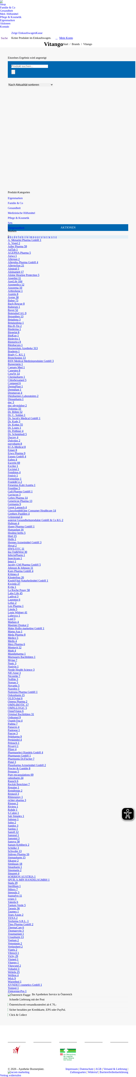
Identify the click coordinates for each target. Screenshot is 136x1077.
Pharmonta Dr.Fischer (21, 758)
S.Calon (13, 812)
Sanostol (13, 838)
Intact (12, 561)
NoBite (13, 679)
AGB (98, 1068)
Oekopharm (16, 695)
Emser (12, 450)
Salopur (13, 819)
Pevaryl (13, 746)
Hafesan (13, 523)
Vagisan (13, 940)
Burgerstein (15, 364)
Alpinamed (16, 271)
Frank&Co (15, 481)
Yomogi (13, 987)
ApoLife (15, 281)
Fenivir (13, 475)
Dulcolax (14, 440)
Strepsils (13, 892)
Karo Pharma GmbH (20, 571)
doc (11, 402)
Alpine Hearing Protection (23, 275)
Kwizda (14, 583)
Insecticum (15, 558)
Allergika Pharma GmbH (23, 262)
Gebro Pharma (18, 497)
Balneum (14, 306)
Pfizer (12, 749)
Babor (13, 300)
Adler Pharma (17, 246)
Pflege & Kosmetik (18, 217)
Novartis (13, 685)
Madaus (13, 621)
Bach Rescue (16, 303)
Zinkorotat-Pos (17, 991)
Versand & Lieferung (115, 1068)
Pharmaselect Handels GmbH (25, 752)
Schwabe (15, 851)
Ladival (13, 596)
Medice (13, 637)
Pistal (12, 762)
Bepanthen (15, 316)
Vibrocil (13, 952)
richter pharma (17, 800)
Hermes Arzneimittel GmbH (24, 542)
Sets (10, 222)
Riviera (13, 806)
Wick (12, 978)
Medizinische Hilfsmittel (21, 212)
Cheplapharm (16, 376)
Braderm (14, 351)
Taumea (13, 911)
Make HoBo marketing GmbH (26, 628)
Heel (12, 536)
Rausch (13, 781)
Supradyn (15, 895)
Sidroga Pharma (18, 854)
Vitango (13, 962)
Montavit (14, 647)
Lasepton (14, 599)
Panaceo (13, 726)
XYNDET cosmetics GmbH (25, 984)
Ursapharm (16, 937)
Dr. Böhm (15, 411)
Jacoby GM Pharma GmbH (24, 564)
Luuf (11, 618)
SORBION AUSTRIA (22, 876)
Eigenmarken (15, 198)
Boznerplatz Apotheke (23, 348)
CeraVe (14, 373)
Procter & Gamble (19, 768)
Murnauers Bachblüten (21, 656)
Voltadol (13, 968)
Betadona (14, 319)
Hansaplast (16, 529)
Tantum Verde (17, 905)
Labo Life (15, 593)
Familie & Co (15, 203)
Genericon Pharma (20, 501)
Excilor (13, 466)
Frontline (14, 488)
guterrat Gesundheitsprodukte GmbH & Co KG (35, 520)
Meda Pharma (17, 634)
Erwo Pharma (16, 453)
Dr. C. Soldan (16, 415)
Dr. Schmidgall (17, 434)
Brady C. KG (16, 354)
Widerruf (93, 1072)
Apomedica (16, 284)
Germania (14, 504)
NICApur (14, 672)
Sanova (14, 841)
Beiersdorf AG (17, 313)
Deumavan (15, 392)
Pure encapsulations (20, 774)
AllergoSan (16, 265)
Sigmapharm (17, 857)
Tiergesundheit (16, 227)
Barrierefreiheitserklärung (114, 1072)
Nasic (12, 663)
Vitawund (14, 965)
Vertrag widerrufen (10, 1075)
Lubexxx (14, 615)
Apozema (15, 287)
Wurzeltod (14, 981)
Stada (13, 882)
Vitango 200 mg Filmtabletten (28, 149)
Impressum (72, 1068)
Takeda (13, 902)
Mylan (12, 660)
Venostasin (15, 943)
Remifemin (15, 790)
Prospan (13, 771)
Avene (13, 297)
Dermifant (14, 389)
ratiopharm (15, 777)
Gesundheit (14, 208)
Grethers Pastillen (19, 513)
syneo (12, 898)
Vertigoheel (15, 946)
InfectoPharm (16, 555)
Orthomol (14, 717)
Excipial (13, 469)
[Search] (13, 72)
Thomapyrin (16, 930)
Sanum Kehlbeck (18, 844)
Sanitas (13, 828)
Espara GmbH (17, 456)
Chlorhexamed (17, 380)
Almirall (13, 268)
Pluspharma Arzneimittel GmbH (27, 765)
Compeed (14, 383)
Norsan (13, 682)
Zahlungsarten (78, 1072)
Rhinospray (15, 797)
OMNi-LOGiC (17, 707)
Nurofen (13, 688)
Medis (12, 641)
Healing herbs (17, 532)
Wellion (13, 975)
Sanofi (13, 832)
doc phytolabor (17, 405)
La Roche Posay (19, 590)
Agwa (12, 255)
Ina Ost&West (17, 551)
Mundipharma (17, 653)
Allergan (14, 259)
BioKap (13, 335)
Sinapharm (15, 867)
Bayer (13, 310)
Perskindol (15, 739)
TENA (13, 917)
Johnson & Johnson (20, 567)
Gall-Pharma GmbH (20, 491)
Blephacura (15, 345)
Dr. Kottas (15, 424)
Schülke (13, 847)
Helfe (12, 539)
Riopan (13, 803)
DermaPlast (15, 386)
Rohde (12, 809)
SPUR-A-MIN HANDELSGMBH (29, 879)
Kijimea (13, 574)
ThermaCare (16, 927)
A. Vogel (14, 243)
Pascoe (13, 733)
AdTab (13, 249)
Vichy (13, 956)
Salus (12, 822)
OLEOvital (15, 698)
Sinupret (13, 873)
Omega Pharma (17, 701)
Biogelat (13, 332)
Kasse (39, 32)
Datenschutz (87, 1068)
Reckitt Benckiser (19, 784)
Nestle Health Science (21, 669)
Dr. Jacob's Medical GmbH (24, 418)
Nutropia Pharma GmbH (23, 691)
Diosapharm (16, 399)
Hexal (12, 545)
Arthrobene (15, 290)
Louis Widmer (17, 612)
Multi (12, 650)
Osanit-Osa (15, 720)
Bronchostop (17, 357)
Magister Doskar (18, 625)
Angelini (14, 278)
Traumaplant (16, 933)
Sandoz (13, 825)
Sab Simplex (16, 816)
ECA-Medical (17, 446)
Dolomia (14, 408)
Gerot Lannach (17, 507)
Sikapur (13, 860)
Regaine (13, 787)
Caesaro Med (16, 367)
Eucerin (14, 462)
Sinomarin (14, 870)
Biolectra (14, 338)
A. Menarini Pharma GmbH (24, 240)
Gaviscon (14, 494)
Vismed (13, 959)
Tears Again (15, 914)
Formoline (14, 478)
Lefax (12, 602)
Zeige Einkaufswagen (23, 32)
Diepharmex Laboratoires (23, 395)
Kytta (12, 586)
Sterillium (14, 886)
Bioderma (14, 329)
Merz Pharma (16, 644)
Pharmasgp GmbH (19, 755)
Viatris (12, 949)
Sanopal (13, 835)
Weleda (14, 972)
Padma (13, 723)
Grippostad (15, 516)
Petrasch (13, 742)
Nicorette (14, 676)
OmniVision (16, 711)
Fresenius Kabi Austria (21, 485)
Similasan (15, 863)
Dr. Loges (14, 427)
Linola (12, 609)
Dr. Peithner (15, 430)
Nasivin (13, 666)
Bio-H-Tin (15, 325)
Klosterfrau (16, 577)
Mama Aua (15, 631)
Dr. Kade (14, 421)
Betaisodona (16, 322)
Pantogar (14, 730)
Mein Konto (66, 37)
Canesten (14, 370)
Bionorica (14, 341)
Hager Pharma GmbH (21, 526)
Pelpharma (15, 736)
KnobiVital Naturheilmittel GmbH (28, 580)
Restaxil (13, 793)
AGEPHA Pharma (19, 252)
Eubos (12, 459)
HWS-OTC (16, 548)
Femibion (14, 472)
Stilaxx (13, 889)
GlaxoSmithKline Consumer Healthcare (32, 510)
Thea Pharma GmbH (20, 924)
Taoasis (14, 908)
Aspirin (13, 294)
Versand (21, 180)
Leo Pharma (16, 606)
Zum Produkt (18, 186)
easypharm (15, 443)
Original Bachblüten (21, 714)
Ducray (13, 437)
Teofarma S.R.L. (18, 921)
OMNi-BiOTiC (18, 704)
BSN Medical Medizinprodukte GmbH (31, 360)
